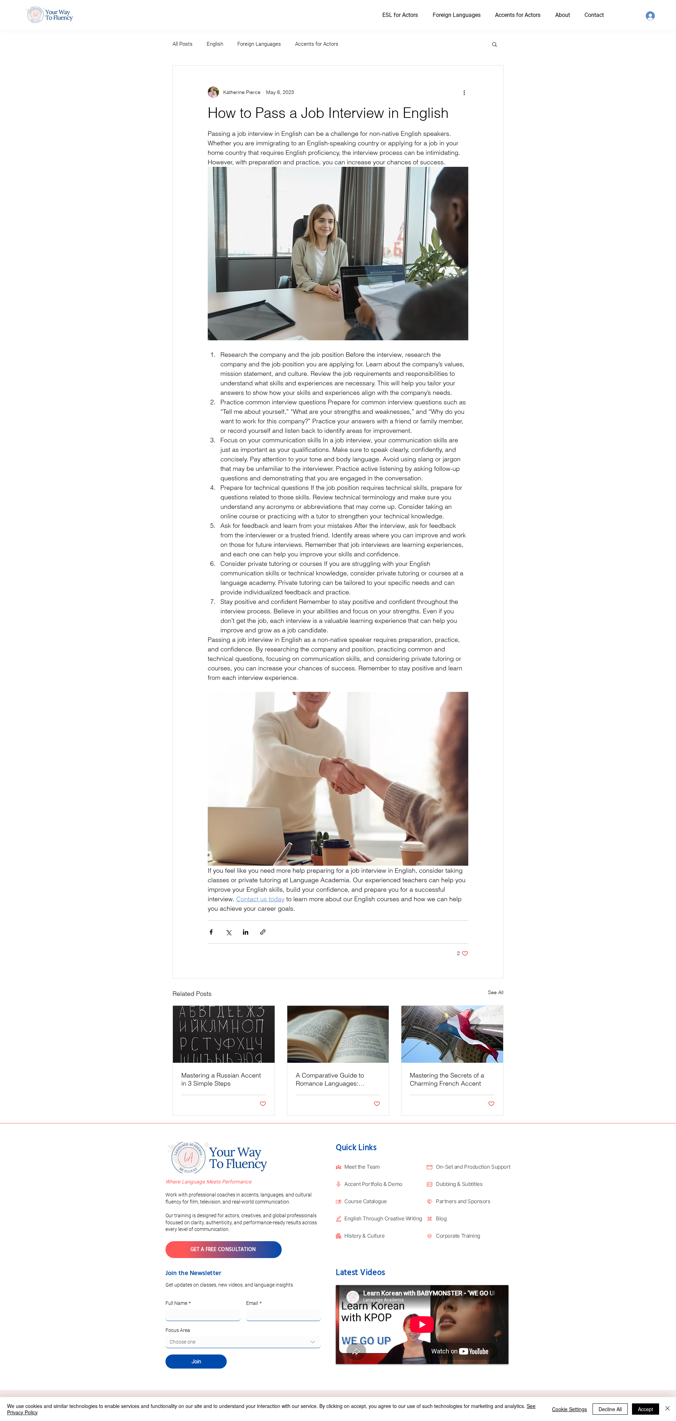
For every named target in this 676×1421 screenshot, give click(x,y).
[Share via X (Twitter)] (228, 932)
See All (495, 992)
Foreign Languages (259, 44)
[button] (569, 15)
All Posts (183, 44)
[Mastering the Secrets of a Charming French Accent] (452, 1034)
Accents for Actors (316, 44)
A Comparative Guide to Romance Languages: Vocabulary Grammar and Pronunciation (332, 1079)
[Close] (667, 1409)
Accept (645, 1409)
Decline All (610, 1409)
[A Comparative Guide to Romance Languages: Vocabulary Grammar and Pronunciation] (338, 1034)
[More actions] (464, 92)
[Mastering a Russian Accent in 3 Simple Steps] (224, 1034)
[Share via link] (262, 932)
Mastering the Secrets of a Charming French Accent (447, 1079)
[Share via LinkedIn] (245, 932)
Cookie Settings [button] (569, 1409)
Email (254, 1303)
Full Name (178, 1303)
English (215, 44)
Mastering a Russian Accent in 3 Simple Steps (221, 1079)
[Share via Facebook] (211, 932)
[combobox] (243, 1342)
